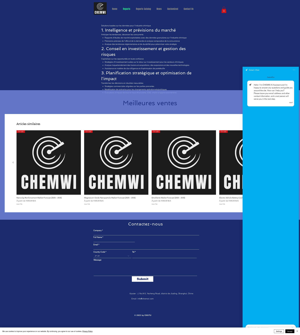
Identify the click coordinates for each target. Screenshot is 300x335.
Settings (279, 331)
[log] (271, 198)
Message (97, 260)
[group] (150, 167)
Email (96, 245)
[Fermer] (297, 331)
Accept (289, 331)
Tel (133, 252)
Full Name (97, 237)
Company (97, 230)
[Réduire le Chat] (294, 70)
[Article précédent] (13, 162)
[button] (189, 9)
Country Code (99, 252)
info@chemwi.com (145, 298)
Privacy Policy (87, 331)
